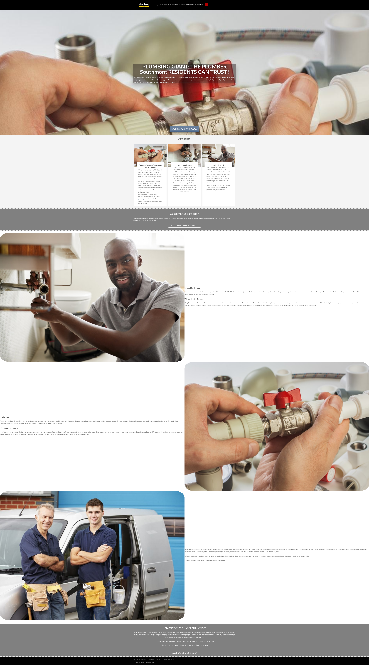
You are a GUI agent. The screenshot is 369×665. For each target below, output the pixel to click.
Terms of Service (168, 659)
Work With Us (191, 5)
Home (161, 5)
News (183, 5)
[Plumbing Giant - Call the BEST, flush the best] (143, 4)
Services (175, 5)
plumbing (141, 199)
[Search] (157, 5)
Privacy (159, 659)
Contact (200, 5)
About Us (167, 5)
